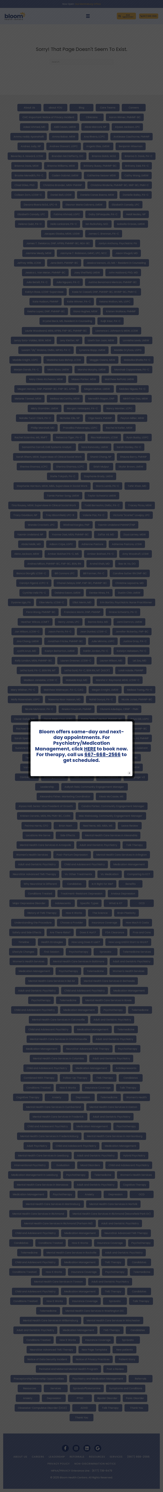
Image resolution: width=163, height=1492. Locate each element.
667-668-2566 (102, 754)
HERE (90, 748)
